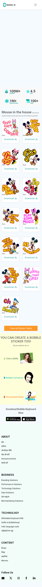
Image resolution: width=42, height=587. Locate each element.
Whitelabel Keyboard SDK (12, 518)
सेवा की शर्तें (5, 454)
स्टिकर (3, 548)
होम (2, 442)
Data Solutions (7, 492)
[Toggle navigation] (35, 5)
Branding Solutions (9, 480)
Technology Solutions (10, 488)
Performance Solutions (11, 484)
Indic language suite (10, 526)
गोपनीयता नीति (6, 450)
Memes (4, 560)
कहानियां (4, 556)
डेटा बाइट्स (5, 497)
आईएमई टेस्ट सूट (7, 531)
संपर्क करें (4, 463)
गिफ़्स (3, 552)
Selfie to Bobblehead (10, 522)
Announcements (8, 458)
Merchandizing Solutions (12, 501)
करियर (3, 446)
